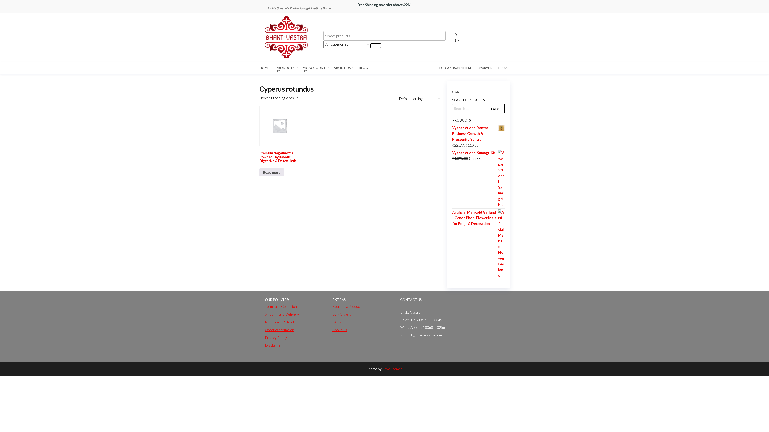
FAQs (336, 322)
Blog (363, 68)
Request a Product (346, 306)
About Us (342, 68)
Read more (271, 172)
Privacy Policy (276, 337)
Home (264, 68)
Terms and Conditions (281, 306)
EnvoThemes (392, 369)
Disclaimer (273, 345)
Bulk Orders (341, 314)
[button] (484, 37)
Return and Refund (279, 322)
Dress (503, 68)
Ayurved (485, 68)
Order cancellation (279, 330)
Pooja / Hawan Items (455, 68)
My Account (314, 69)
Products (285, 69)
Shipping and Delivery (282, 314)
